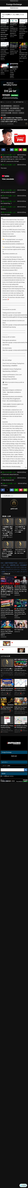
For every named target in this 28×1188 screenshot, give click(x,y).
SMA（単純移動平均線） (14, 108)
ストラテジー (18, 110)
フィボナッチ (21, 112)
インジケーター (4, 110)
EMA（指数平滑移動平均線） (6, 105)
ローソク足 (3, 115)
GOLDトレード (16, 105)
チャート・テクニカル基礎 (6, 112)
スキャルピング (11, 110)
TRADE (22, 108)
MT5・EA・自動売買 (5, 108)
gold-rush (14, 508)
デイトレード (14, 112)
